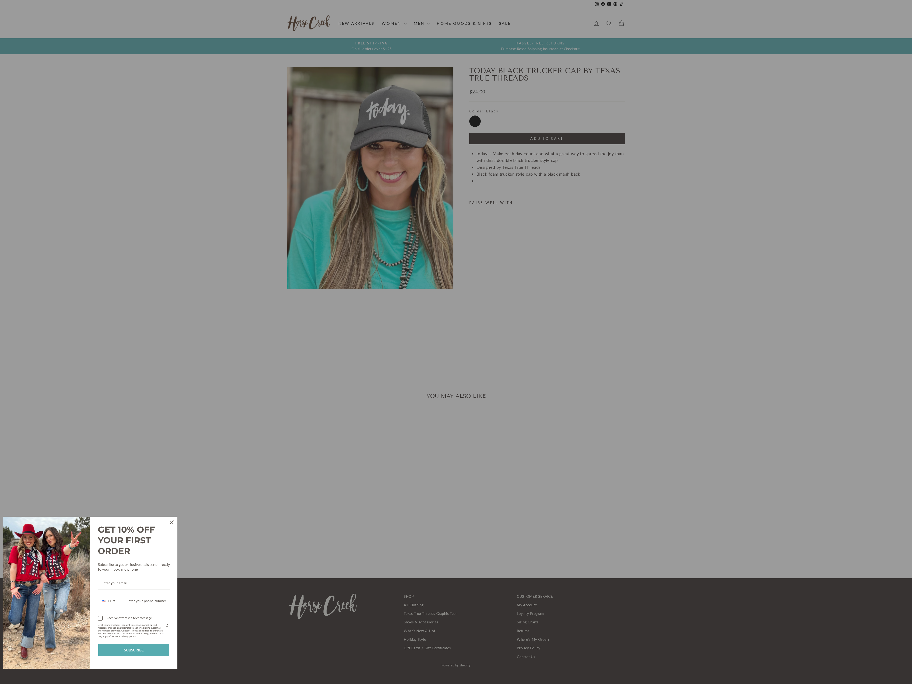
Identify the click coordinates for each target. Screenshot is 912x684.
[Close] (171, 522)
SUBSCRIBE (134, 650)
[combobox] (108, 601)
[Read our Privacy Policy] (167, 625)
